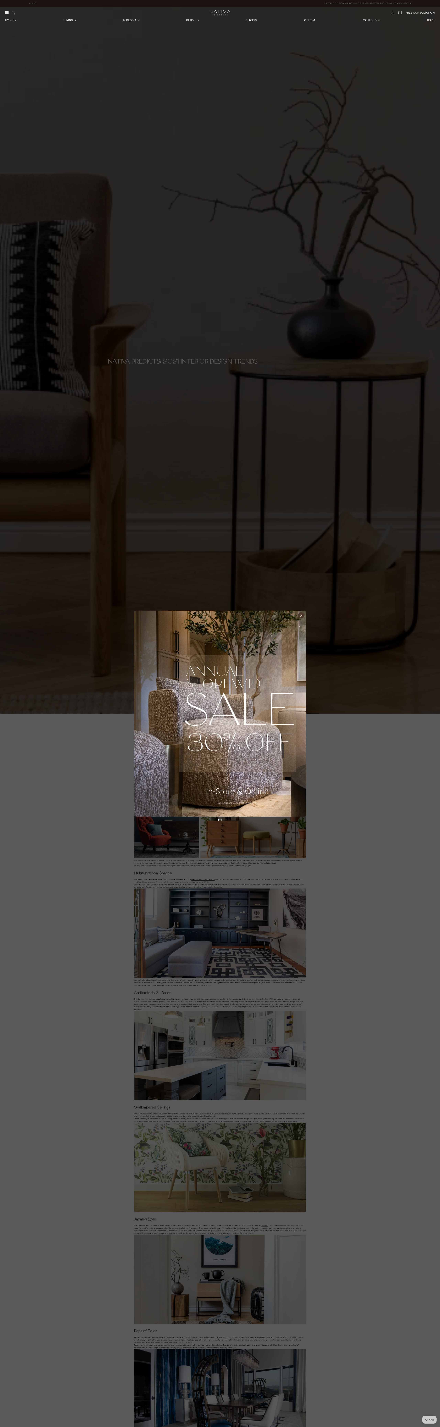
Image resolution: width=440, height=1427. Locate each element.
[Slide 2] (221, 819)
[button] (7, 12)
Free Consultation (420, 12)
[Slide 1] (218, 819)
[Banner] (220, 714)
